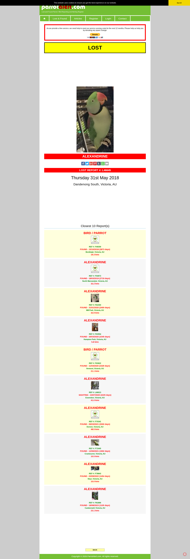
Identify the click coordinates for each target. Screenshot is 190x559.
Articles (78, 18)
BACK (95, 550)
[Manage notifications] (185, 554)
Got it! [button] (179, 3)
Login (108, 18)
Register (93, 18)
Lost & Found (60, 18)
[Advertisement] (123, 7)
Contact (122, 18)
